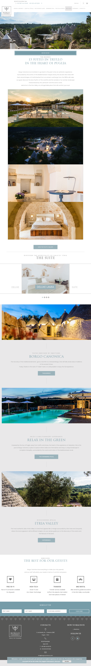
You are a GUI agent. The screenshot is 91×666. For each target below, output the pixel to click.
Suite (75, 287)
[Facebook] (83, 3)
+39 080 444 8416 (22, 3)
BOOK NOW (68, 8)
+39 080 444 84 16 (46, 646)
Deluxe (15, 287)
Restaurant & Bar (40, 8)
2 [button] (44, 297)
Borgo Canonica (18, 8)
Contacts (82, 8)
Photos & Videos (60, 8)
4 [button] (48, 297)
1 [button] (42, 297)
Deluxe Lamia (45, 287)
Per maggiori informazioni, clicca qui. (49, 661)
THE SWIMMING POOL (46, 457)
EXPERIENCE (46, 540)
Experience (75, 8)
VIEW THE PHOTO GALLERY (45, 247)
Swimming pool (50, 8)
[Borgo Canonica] (7, 11)
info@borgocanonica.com (45, 655)
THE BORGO (46, 373)
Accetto (67, 661)
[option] (45, 281)
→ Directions (76, 629)
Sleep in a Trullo (29, 8)
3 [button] (46, 297)
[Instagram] (87, 3)
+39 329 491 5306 (34, 3)
